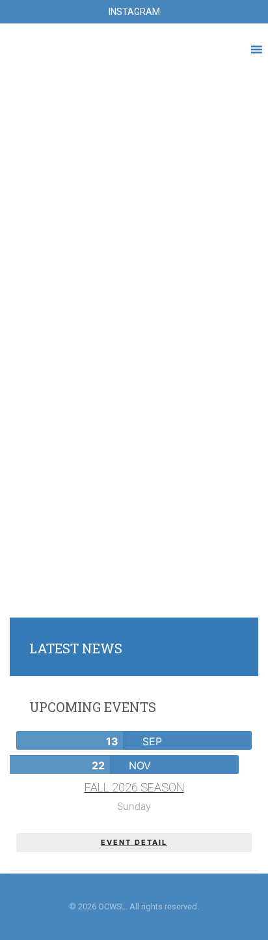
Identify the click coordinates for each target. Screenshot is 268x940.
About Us (134, 584)
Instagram (134, 12)
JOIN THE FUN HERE (134, 262)
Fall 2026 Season (134, 787)
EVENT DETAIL (134, 842)
